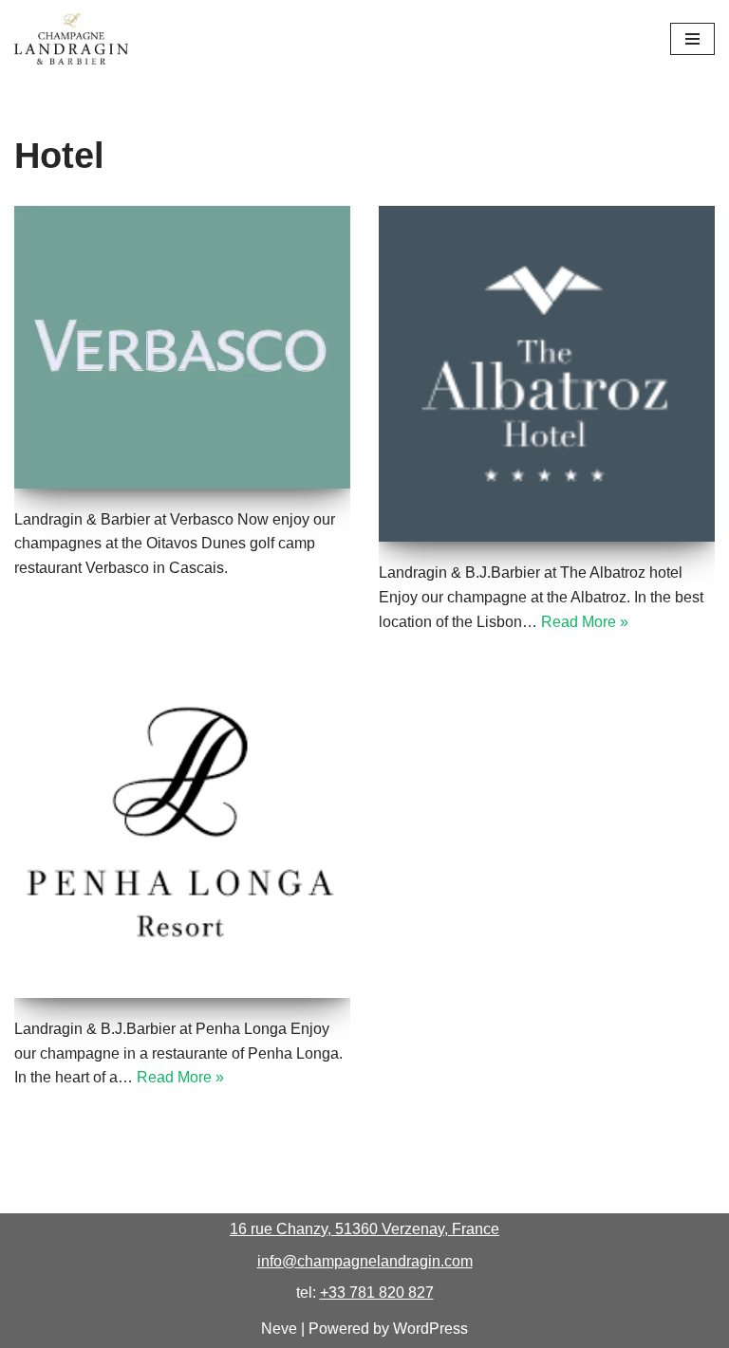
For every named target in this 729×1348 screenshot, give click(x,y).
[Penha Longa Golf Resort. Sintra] (182, 830)
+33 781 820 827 (377, 1292)
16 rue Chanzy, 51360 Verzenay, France (364, 1229)
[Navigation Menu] (692, 39)
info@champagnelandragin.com (365, 1261)
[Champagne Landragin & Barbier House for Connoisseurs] (71, 39)
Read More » (584, 622)
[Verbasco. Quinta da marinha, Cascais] (182, 347)
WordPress (430, 1328)
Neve (279, 1328)
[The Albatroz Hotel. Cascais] (547, 374)
